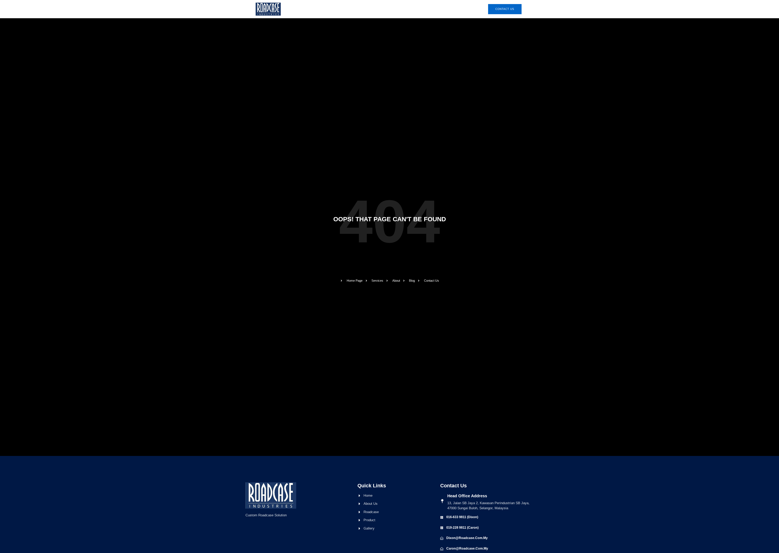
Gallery (417, 9)
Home (331, 9)
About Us (350, 9)
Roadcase (373, 9)
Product (396, 9)
